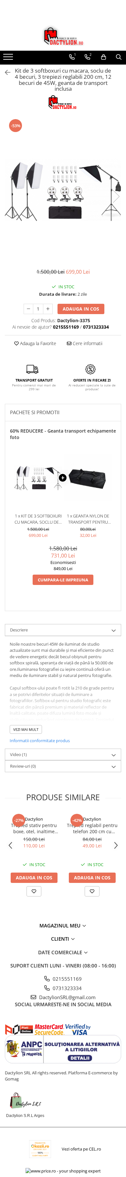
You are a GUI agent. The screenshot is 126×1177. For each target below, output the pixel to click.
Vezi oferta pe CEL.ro (81, 1149)
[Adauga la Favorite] (33, 891)
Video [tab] (18, 754)
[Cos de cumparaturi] (103, 57)
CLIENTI (60, 939)
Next (116, 196)
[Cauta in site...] (118, 57)
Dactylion (34, 819)
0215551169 (66, 979)
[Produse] (9, 59)
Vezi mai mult (25, 729)
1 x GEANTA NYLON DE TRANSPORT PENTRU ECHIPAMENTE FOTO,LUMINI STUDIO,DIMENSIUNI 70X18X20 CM (88, 519)
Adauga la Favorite (37, 343)
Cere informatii (86, 343)
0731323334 (66, 988)
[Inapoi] (5, 72)
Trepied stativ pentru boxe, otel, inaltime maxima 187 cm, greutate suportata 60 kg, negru (34, 828)
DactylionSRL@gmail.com (67, 997)
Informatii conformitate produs (40, 740)
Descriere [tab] (19, 630)
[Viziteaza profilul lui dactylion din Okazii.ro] (40, 1149)
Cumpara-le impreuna (63, 580)
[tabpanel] (63, 190)
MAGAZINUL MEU (60, 925)
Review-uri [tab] (23, 766)
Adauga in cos (81, 309)
